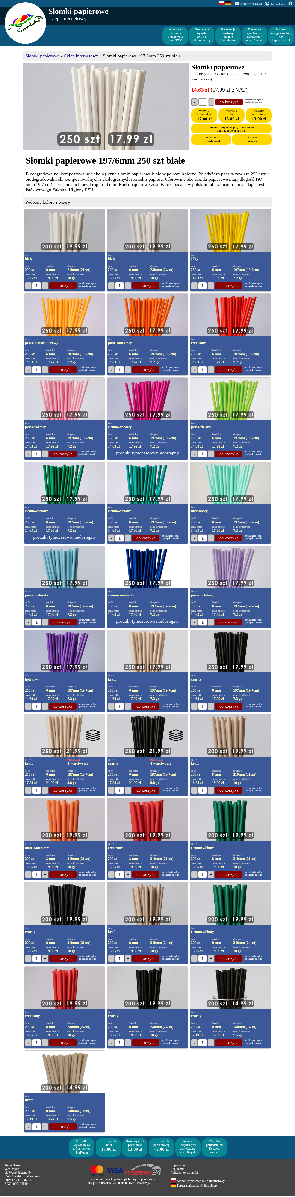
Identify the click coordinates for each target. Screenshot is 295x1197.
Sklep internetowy (81, 55)
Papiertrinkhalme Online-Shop (196, 1185)
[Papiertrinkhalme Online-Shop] (228, 4)
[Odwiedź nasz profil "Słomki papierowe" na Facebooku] (290, 4)
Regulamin (178, 1169)
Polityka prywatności (184, 1172)
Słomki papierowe (42, 55)
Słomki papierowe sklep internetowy (200, 1181)
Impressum (178, 1165)
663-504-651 (278, 3)
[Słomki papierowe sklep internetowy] (221, 4)
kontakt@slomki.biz (251, 3)
